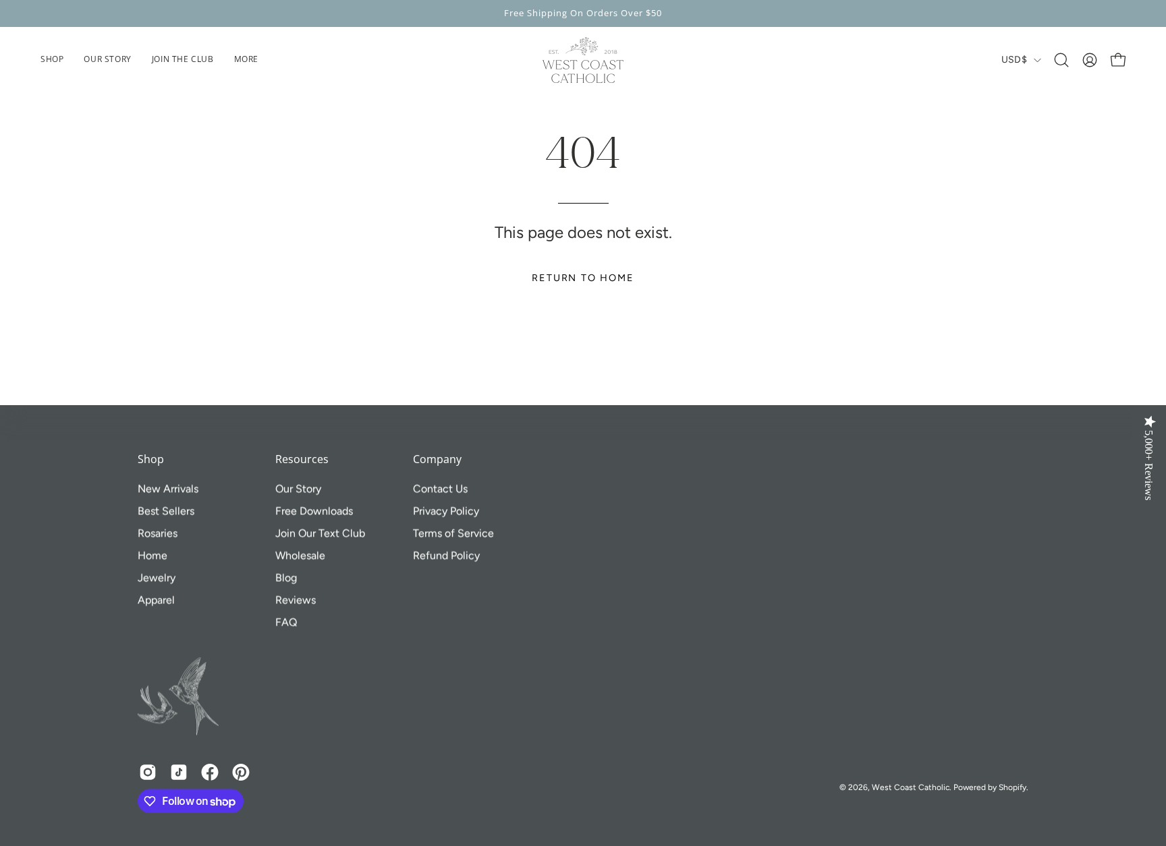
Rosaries (157, 532)
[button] (246, 60)
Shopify (1012, 787)
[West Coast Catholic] (583, 60)
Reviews (295, 599)
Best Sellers (166, 510)
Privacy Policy (446, 510)
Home (152, 555)
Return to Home (583, 278)
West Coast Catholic (910, 787)
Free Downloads (314, 510)
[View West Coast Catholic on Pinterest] (241, 772)
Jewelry (156, 577)
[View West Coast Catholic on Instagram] (148, 772)
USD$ (1014, 59)
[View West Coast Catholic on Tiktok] (179, 772)
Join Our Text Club (320, 532)
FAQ (286, 621)
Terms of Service (453, 532)
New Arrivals (168, 488)
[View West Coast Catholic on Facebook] (210, 772)
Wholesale (300, 555)
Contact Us (440, 488)
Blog (286, 577)
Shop (151, 459)
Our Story (298, 488)
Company (437, 459)
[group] (583, 13)
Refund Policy (446, 555)
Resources (302, 459)
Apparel (156, 599)
